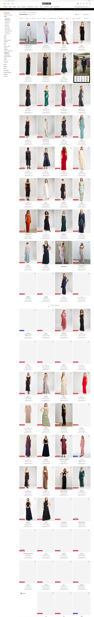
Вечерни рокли (33, 12)
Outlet (6, 0)
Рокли (29, 12)
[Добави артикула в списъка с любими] (35, 22)
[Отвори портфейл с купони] (77, 3)
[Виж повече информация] (28, 50)
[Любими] (86, 3)
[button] (78, 14)
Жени (5, 3)
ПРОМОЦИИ (24, 12)
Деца (13, 3)
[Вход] (80, 3)
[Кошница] (90, 3)
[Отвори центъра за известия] (83, 3)
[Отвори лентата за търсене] (75, 6)
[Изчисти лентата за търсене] (89, 6)
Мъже (9, 3)
